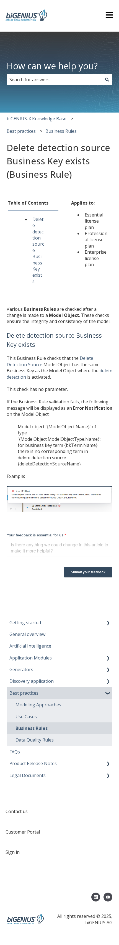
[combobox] (54, 79)
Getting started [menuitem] (25, 623)
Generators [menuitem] (21, 669)
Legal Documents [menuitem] (27, 775)
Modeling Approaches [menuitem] (38, 705)
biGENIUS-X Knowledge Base (36, 119)
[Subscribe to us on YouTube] (108, 897)
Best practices (21, 131)
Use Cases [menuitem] (26, 717)
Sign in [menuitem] (13, 852)
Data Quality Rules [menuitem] (34, 740)
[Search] (107, 79)
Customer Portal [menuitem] (23, 832)
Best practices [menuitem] (23, 693)
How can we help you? (52, 66)
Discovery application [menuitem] (31, 681)
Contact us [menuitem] (17, 811)
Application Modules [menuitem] (30, 658)
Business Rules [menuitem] (31, 728)
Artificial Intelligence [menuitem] (30, 646)
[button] (108, 623)
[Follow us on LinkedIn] (95, 897)
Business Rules (61, 131)
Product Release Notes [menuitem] (33, 763)
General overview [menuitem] (27, 634)
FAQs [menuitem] (14, 752)
